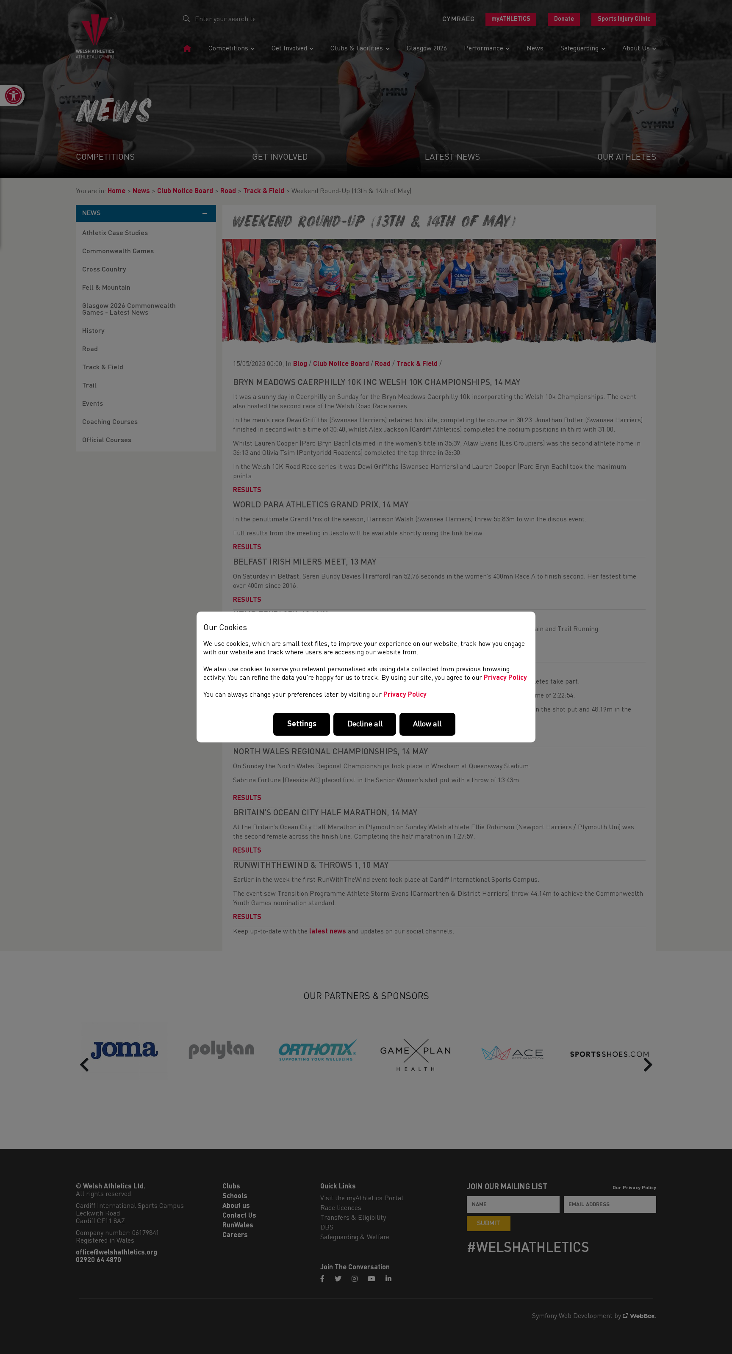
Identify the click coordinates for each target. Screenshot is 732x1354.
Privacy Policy (505, 678)
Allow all (427, 724)
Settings (301, 724)
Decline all (365, 724)
